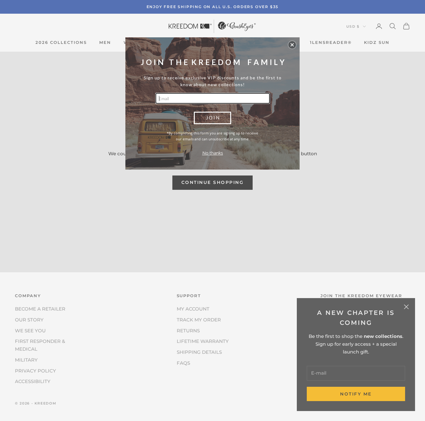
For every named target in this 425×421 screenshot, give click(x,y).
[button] (292, 45)
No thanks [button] (212, 153)
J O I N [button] (212, 117)
